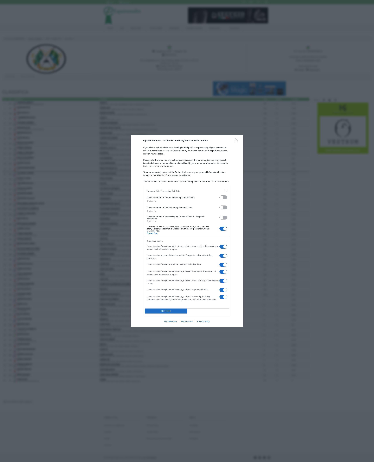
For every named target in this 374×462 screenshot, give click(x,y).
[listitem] (187, 190)
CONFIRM (166, 311)
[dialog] (187, 231)
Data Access (187, 321)
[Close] (237, 141)
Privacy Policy (203, 321)
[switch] (223, 197)
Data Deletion (170, 321)
